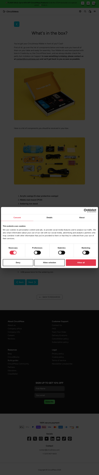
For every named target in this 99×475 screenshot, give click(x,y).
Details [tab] (50, 217)
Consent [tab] (17, 217)
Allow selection (49, 263)
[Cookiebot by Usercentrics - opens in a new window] (85, 210)
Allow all (81, 263)
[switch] (37, 253)
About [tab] (82, 217)
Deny (18, 263)
